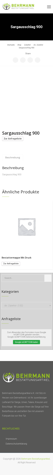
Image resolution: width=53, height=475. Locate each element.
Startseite (11, 45)
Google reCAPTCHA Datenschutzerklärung (26, 337)
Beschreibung (12, 157)
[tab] (12, 157)
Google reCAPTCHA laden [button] (26, 342)
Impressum (11, 438)
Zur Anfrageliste (13, 138)
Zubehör (27, 45)
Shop (19, 45)
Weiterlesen (26, 226)
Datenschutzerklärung (16, 443)
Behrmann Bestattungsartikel (35, 458)
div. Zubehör (38, 45)
